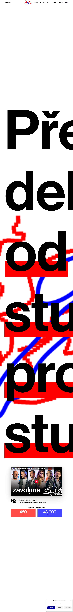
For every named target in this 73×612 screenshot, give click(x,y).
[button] (71, 600)
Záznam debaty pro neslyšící (28, 500)
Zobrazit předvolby (68, 607)
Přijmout (51, 607)
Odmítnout (59, 607)
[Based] (67, 2)
